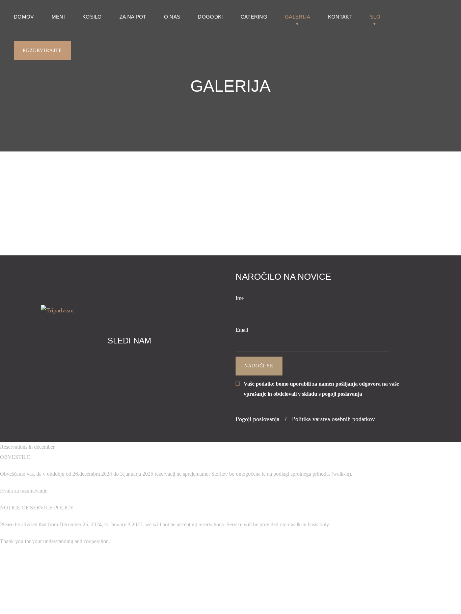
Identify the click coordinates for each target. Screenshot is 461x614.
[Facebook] (121, 359)
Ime (240, 298)
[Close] (9, 562)
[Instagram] (137, 359)
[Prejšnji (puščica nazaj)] (9, 603)
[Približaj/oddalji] (65, 583)
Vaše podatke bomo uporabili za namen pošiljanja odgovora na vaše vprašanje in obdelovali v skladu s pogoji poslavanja (321, 389)
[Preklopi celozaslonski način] (46, 583)
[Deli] (27, 583)
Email (242, 330)
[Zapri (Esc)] (9, 583)
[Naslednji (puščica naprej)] (27, 603)
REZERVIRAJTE (42, 50)
